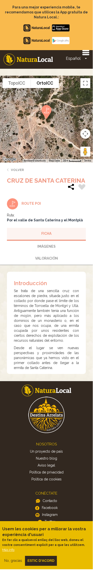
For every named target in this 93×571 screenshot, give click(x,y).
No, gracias (13, 561)
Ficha (46, 233)
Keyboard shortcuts (35, 160)
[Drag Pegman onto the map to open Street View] (85, 152)
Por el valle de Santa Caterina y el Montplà (45, 220)
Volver (17, 170)
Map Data (54, 160)
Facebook (50, 508)
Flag (82, 188)
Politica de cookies (46, 479)
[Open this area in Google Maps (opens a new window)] (9, 159)
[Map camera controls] (85, 134)
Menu (85, 52)
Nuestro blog (46, 458)
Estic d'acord (40, 561)
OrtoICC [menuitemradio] (45, 83)
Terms (87, 160)
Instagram (50, 515)
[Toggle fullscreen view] (85, 83)
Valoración (46, 258)
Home (28, 59)
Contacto (50, 501)
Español (73, 58)
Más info (8, 550)
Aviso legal (46, 465)
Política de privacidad (46, 472)
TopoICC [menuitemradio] (16, 83)
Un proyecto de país (46, 451)
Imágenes (46, 246)
